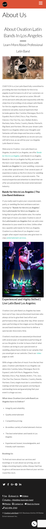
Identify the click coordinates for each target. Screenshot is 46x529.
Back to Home (33, 504)
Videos (25, 496)
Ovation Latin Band (11, 513)
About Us (14, 496)
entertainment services (16, 238)
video (38, 353)
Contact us (18, 504)
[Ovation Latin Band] (4, 5)
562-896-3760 (10, 508)
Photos (7, 504)
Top (5, 496)
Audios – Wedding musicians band (18, 500)
